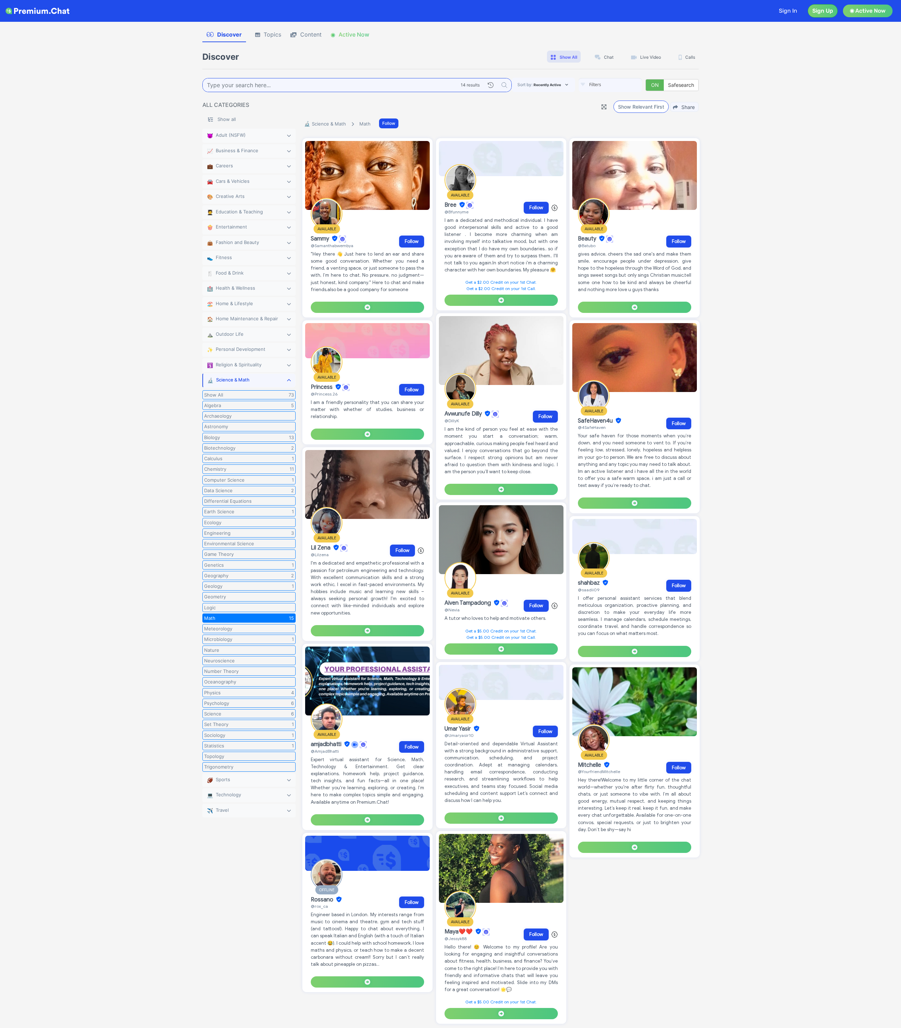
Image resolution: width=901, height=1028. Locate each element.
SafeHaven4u (596, 420)
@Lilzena (320, 554)
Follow (388, 123)
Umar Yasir (458, 728)
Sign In (788, 10)
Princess (322, 387)
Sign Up (822, 10)
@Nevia (452, 609)
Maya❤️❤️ (459, 931)
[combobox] (610, 85)
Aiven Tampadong (468, 602)
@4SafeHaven (592, 427)
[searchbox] (621, 84)
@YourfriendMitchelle (599, 771)
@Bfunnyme (456, 211)
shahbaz (589, 582)
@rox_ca (319, 906)
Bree (451, 204)
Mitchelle (590, 765)
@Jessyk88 (456, 938)
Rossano (323, 899)
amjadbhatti (327, 744)
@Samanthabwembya (332, 245)
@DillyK (452, 420)
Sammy (320, 238)
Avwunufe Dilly (464, 413)
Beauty (588, 238)
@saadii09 (588, 589)
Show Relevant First (641, 107)
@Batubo (587, 245)
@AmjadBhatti (325, 751)
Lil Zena (321, 547)
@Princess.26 (324, 394)
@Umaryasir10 (459, 735)
